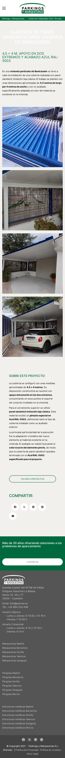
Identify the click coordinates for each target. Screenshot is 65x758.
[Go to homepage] (32, 8)
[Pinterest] (42, 507)
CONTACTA (32, 562)
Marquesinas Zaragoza (14, 660)
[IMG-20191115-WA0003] (32, 327)
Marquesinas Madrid (13, 643)
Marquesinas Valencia (14, 656)
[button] (4, 8)
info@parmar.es (19, 603)
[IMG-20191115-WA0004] (32, 263)
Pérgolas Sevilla (11, 681)
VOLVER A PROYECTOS (32, 479)
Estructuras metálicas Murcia (17, 727)
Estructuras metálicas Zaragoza (19, 723)
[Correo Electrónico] (13, 516)
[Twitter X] (24, 507)
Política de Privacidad (26, 750)
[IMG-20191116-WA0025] (32, 200)
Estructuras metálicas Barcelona (19, 710)
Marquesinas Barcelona (14, 647)
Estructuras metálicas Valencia (18, 719)
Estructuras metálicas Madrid (17, 706)
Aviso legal (32, 753)
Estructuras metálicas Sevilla (17, 715)
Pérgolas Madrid (11, 673)
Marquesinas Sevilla (13, 652)
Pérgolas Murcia (11, 694)
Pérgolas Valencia (11, 685)
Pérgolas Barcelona (12, 677)
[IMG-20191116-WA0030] (32, 137)
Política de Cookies (50, 750)
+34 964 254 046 (18, 606)
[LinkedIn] (33, 507)
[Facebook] (15, 507)
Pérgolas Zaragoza (12, 689)
